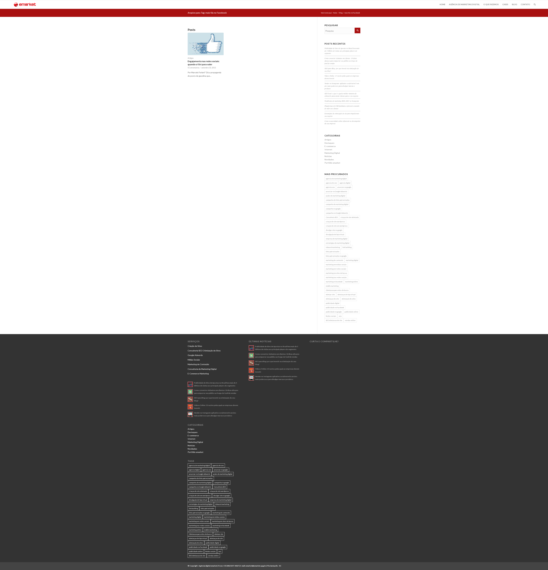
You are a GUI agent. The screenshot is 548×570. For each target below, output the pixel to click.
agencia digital (345, 183)
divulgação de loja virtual (335, 234)
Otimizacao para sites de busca (337, 290)
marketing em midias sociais (336, 264)
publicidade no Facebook (335, 307)
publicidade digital (332, 303)
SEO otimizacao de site (334, 320)
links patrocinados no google (336, 256)
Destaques (329, 143)
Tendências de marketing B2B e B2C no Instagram (342, 101)
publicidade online (351, 312)
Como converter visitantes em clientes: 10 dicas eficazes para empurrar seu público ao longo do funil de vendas (341, 61)
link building (346, 247)
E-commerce (330, 146)
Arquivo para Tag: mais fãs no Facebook (207, 12)
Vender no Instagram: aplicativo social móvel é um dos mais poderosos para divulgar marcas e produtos (342, 86)
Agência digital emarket (208, 566)
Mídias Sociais (194, 359)
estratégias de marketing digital (337, 243)
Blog (340, 13)
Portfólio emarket (332, 163)
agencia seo (330, 187)
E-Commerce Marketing (198, 373)
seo (340, 316)
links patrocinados (332, 251)
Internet (328, 149)
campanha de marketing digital (337, 204)
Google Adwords (195, 355)
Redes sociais (331, 316)
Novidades (329, 159)
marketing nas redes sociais (336, 277)
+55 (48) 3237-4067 (231, 566)
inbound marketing (333, 247)
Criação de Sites (195, 346)
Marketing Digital (332, 153)
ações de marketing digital (335, 196)
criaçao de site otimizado (350, 217)
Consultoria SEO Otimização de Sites (204, 350)
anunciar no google (344, 187)
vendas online (350, 320)
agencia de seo (331, 183)
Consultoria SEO (332, 217)
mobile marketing (332, 286)
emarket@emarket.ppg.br (255, 566)
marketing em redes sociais (336, 269)
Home (335, 13)
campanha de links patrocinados (337, 200)
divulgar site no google (334, 230)
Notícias (328, 156)
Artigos (191, 58)
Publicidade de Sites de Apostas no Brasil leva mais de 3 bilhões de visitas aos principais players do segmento (342, 51)
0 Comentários (193, 68)
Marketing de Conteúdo (198, 364)
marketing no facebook (334, 282)
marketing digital (352, 260)
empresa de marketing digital (336, 239)
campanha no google (333, 209)
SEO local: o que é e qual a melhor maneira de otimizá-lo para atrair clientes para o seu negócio (341, 94)
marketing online (351, 282)
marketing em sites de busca (336, 273)
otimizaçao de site (332, 299)
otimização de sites (349, 299)
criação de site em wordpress (336, 226)
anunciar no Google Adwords (336, 191)
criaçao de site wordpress (335, 221)
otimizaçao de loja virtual (346, 294)
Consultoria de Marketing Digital (202, 369)
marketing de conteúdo (334, 260)
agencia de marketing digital (336, 179)
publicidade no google (334, 312)
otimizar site (330, 294)
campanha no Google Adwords (337, 213)
